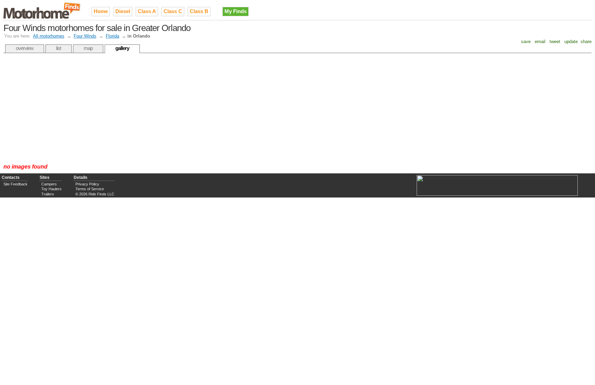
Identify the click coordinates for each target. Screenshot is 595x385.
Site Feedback (15, 184)
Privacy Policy (87, 184)
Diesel (122, 11)
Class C (173, 11)
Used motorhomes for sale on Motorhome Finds (42, 10)
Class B (199, 11)
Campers (49, 184)
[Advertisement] (297, 108)
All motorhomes (48, 36)
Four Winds (85, 36)
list (58, 48)
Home (101, 11)
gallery (122, 48)
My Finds (236, 11)
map (88, 48)
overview (24, 48)
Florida (112, 36)
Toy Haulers (51, 189)
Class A (147, 11)
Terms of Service (89, 189)
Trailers (47, 194)
